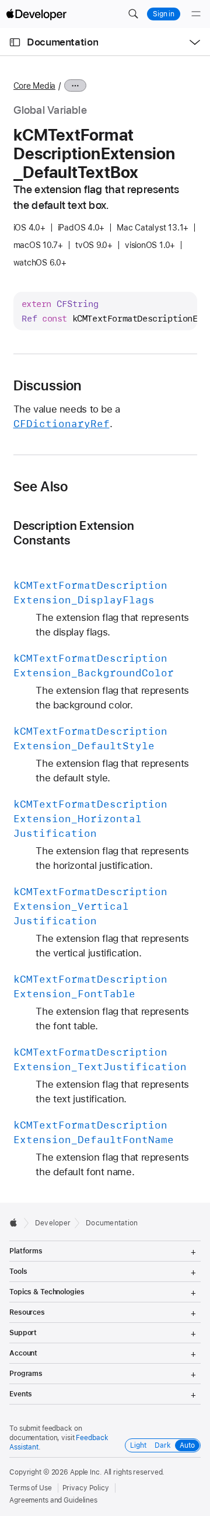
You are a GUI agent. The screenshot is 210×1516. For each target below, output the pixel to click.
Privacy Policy (85, 1488)
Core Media (34, 85)
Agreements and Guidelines (53, 1500)
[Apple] (16, 1222)
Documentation (62, 42)
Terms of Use (30, 1488)
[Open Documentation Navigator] (14, 42)
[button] (133, 14)
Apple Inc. (86, 1472)
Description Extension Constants (74, 532)
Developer (53, 1223)
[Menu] (196, 14)
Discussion (47, 386)
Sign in (163, 14)
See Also (40, 486)
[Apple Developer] (36, 14)
